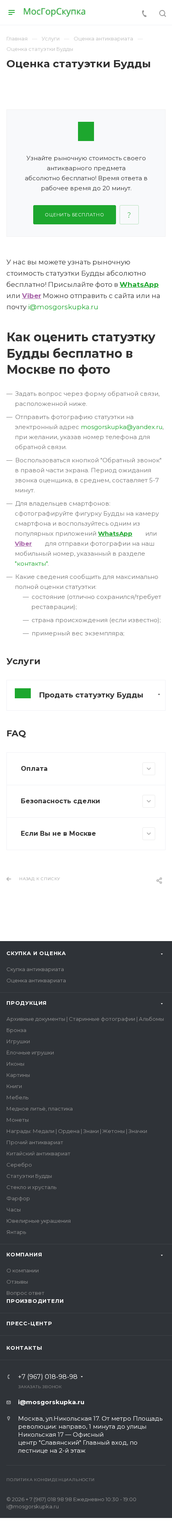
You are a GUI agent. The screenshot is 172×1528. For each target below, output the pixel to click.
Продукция (26, 1003)
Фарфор (18, 1198)
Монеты (17, 1120)
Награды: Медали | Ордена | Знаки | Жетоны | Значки (76, 1131)
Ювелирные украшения (38, 1221)
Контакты (24, 1348)
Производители (35, 1301)
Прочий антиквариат (34, 1142)
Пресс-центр (29, 1323)
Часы (13, 1209)
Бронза (16, 1030)
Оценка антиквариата (36, 980)
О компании (22, 1270)
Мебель (17, 1097)
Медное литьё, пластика (39, 1108)
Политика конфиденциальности (50, 1479)
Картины (18, 1075)
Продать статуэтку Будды (91, 695)
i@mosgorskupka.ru (63, 307)
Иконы (15, 1063)
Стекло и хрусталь (31, 1187)
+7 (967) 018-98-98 (48, 1377)
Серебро (19, 1164)
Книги (14, 1086)
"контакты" (31, 563)
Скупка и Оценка (36, 953)
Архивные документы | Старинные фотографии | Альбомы (85, 1019)
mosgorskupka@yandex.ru (121, 427)
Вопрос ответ (25, 1293)
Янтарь (16, 1232)
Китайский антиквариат (38, 1153)
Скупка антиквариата (35, 969)
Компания (24, 1254)
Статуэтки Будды (29, 1176)
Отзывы (17, 1281)
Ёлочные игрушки (30, 1052)
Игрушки (18, 1041)
